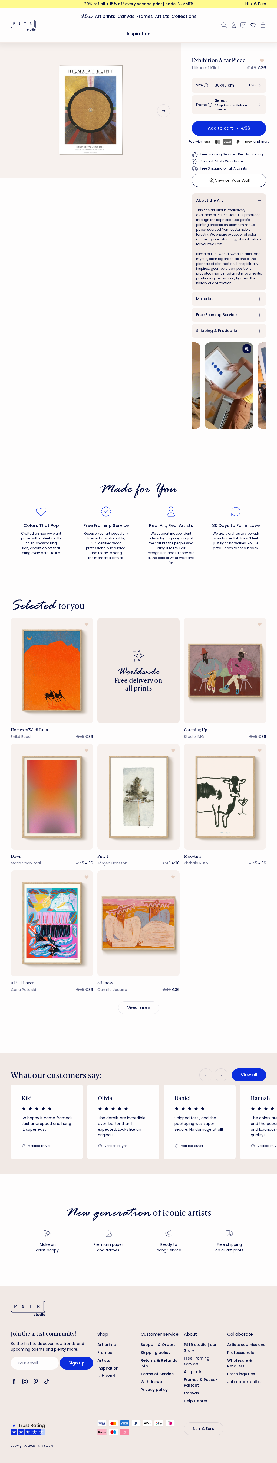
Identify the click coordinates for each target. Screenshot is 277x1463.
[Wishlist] (253, 25)
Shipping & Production (218, 330)
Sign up (76, 1363)
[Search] (224, 25)
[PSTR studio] (23, 25)
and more (261, 141)
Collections (184, 16)
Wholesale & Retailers (239, 1363)
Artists (162, 16)
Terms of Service (157, 1374)
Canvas (125, 16)
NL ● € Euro (255, 3)
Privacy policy (154, 1389)
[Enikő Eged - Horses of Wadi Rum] (52, 670)
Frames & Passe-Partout (200, 1382)
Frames (145, 16)
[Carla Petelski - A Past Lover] (52, 923)
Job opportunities (245, 1381)
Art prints (105, 16)
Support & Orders (158, 1344)
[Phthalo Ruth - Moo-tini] (225, 797)
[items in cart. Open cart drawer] (262, 25)
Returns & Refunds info (159, 1363)
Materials (205, 298)
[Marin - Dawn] (52, 797)
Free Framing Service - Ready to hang (231, 154)
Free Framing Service (216, 314)
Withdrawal (152, 1381)
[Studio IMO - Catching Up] (225, 670)
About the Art (209, 200)
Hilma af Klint (205, 68)
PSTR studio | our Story (200, 1347)
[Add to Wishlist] (261, 60)
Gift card (106, 1376)
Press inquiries (241, 1374)
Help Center (195, 1401)
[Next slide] (163, 110)
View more (138, 1007)
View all (249, 1075)
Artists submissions (246, 1344)
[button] (229, 85)
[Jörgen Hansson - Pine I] (138, 797)
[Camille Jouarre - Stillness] (138, 923)
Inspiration (138, 34)
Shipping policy (155, 1352)
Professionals (240, 1352)
